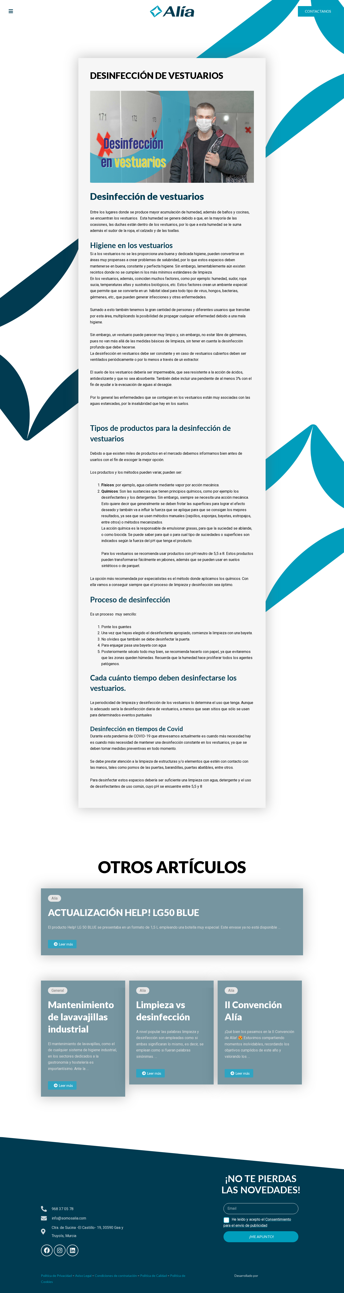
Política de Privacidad (56, 1276)
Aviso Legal (83, 1276)
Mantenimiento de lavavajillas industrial (81, 1017)
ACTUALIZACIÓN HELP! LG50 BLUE (123, 912)
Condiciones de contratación (116, 1276)
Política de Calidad (154, 1276)
